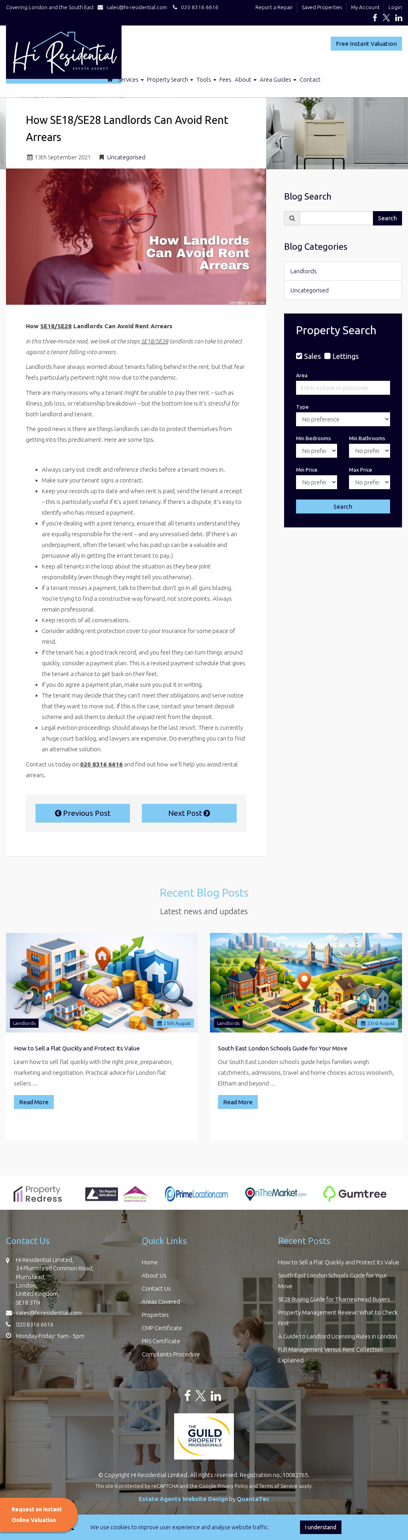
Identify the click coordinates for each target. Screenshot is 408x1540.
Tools (204, 79)
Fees (225, 79)
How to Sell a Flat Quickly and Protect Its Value (77, 1048)
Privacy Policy (233, 1486)
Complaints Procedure (171, 1354)
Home (150, 1262)
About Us (154, 1275)
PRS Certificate (161, 1341)
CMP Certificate (162, 1327)
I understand (320, 1527)
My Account (365, 7)
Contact (310, 79)
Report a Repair (274, 7)
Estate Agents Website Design (183, 1498)
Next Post (186, 813)
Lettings (345, 356)
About (244, 79)
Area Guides (276, 79)
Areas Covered (161, 1301)
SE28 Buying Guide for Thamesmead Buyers (334, 1299)
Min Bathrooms (367, 438)
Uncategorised (126, 157)
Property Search (168, 79)
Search (387, 218)
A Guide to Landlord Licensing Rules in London (337, 1336)
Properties (155, 1314)
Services (129, 79)
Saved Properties (322, 7)
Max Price (360, 469)
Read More (34, 1102)
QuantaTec (253, 1498)
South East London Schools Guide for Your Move (282, 1048)
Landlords (303, 271)
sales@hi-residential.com (137, 7)
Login (395, 7)
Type (302, 407)
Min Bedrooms (313, 438)
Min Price (307, 469)
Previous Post (85, 813)
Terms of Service (278, 1486)
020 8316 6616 (197, 7)
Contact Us (156, 1288)
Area (302, 375)
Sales (312, 356)
